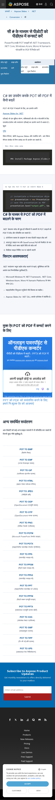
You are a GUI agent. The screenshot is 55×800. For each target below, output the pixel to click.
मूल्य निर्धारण (5, 74)
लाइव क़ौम (14, 62)
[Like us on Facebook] (10, 720)
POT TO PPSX (26, 575)
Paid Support (27, 761)
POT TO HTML (26, 481)
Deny (38, 790)
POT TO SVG (26, 617)
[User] (46, 4)
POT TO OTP (26, 512)
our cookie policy (34, 778)
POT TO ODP (26, 502)
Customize (16, 790)
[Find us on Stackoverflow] (28, 720)
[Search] (51, 4)
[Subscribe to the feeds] (45, 720)
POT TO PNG (26, 522)
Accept (27, 784)
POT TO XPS (26, 648)
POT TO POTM (26, 533)
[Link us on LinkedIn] (22, 720)
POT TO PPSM (26, 564)
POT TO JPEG (26, 491)
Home (27, 730)
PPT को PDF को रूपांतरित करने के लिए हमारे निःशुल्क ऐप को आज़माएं (25, 402)
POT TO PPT (26, 585)
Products (27, 734)
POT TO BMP (26, 449)
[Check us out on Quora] (34, 720)
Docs (26, 748)
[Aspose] (18, 4)
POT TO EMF (26, 460)
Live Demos (26, 752)
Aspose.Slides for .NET (13, 113)
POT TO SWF (26, 627)
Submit (27, 696)
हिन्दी (40, 4)
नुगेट (4, 131)
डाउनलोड (4, 68)
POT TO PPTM (26, 596)
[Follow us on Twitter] (16, 720)
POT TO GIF (26, 470)
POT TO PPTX (26, 606)
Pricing (27, 743)
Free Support (27, 756)
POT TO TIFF (26, 638)
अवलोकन (38, 62)
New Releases (26, 739)
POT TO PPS (26, 554)
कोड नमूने (4, 62)
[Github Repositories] (39, 720)
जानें (12, 68)
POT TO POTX (26, 543)
